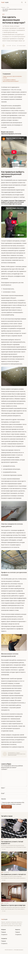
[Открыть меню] (25, 2)
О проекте (4, 934)
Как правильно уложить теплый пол (13, 874)
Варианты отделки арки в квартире (13, 905)
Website (3, 799)
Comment (4, 769)
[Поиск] (22, 2)
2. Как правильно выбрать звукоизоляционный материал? (11, 80)
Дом (8, 7)
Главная (3, 7)
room (5, 2)
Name (3, 788)
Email (3, 793)
